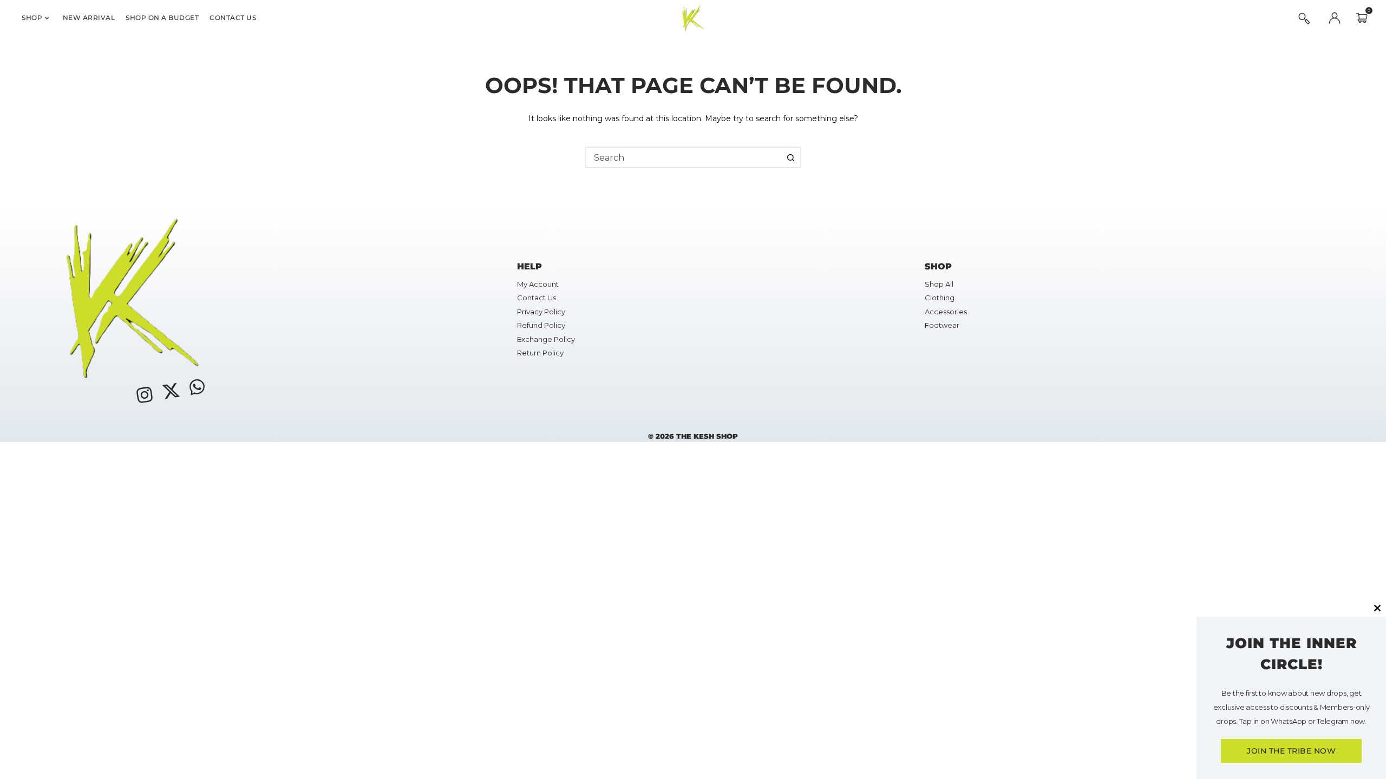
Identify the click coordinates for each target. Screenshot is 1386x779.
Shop (32, 18)
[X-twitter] (170, 390)
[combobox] (683, 157)
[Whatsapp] (197, 386)
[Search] (1304, 18)
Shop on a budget (162, 18)
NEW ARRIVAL (89, 18)
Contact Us (233, 18)
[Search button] (790, 157)
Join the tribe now (1291, 751)
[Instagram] (144, 394)
